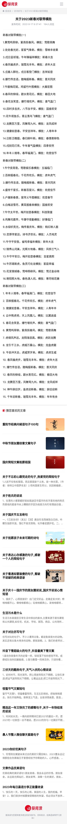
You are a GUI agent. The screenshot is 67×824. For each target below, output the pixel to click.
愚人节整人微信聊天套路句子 (20, 734)
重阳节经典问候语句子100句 (20, 424)
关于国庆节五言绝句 (15, 514)
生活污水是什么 (12, 613)
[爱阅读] (9, 4)
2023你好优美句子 (14, 749)
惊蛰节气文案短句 (13, 688)
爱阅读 (8, 11)
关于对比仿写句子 (13, 632)
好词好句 (18, 11)
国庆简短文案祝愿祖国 (16, 462)
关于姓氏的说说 (12, 495)
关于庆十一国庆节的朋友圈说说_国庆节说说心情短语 (32, 592)
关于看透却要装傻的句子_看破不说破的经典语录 (21, 575)
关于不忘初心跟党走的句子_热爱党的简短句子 (31, 476)
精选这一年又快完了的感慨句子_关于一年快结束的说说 (32, 709)
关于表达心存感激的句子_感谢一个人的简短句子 (21, 556)
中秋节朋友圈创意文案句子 (19, 443)
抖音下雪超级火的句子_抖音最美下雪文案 (28, 650)
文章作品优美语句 (13, 768)
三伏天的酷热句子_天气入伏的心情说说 (26, 669)
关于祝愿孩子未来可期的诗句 (20, 538)
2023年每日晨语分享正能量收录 (22, 787)
